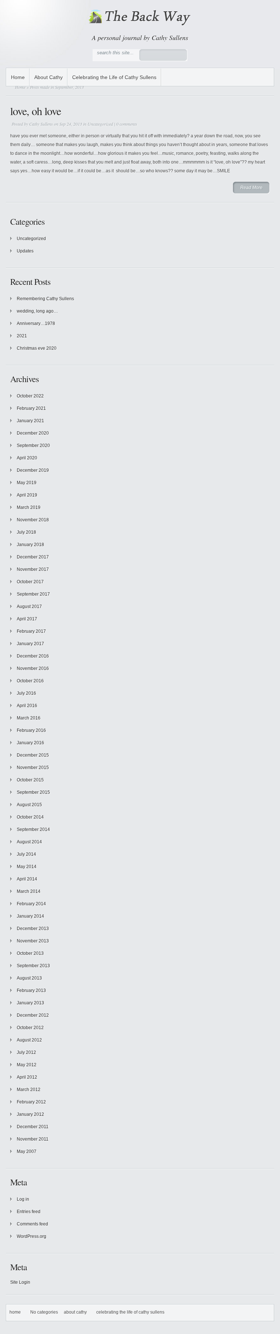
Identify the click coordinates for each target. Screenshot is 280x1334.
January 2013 (30, 1002)
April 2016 (27, 705)
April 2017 (27, 618)
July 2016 (26, 693)
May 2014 (26, 866)
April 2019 (27, 495)
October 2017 (30, 581)
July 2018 (26, 532)
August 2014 (29, 841)
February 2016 (31, 730)
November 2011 (32, 1139)
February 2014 (31, 903)
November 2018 (33, 519)
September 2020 (33, 445)
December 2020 (33, 433)
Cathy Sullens (41, 124)
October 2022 (30, 396)
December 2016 (33, 656)
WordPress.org (31, 1236)
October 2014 (30, 817)
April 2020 (27, 457)
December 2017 (33, 557)
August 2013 (29, 978)
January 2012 (30, 1114)
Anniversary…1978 (36, 323)
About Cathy (48, 77)
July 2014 (26, 854)
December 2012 (33, 1015)
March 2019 (28, 507)
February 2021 (31, 408)
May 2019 (26, 482)
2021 (22, 335)
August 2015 (29, 804)
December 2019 (33, 470)
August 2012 (29, 1040)
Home (18, 77)
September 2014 (33, 829)
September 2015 (33, 792)
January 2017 (30, 643)
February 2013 (31, 990)
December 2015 (33, 755)
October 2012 (30, 1027)
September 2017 (33, 594)
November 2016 (33, 668)
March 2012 (28, 1089)
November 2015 (33, 767)
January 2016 (30, 742)
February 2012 (31, 1102)
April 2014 (27, 879)
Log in (23, 1199)
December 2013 (33, 928)
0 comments (126, 124)
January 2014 (30, 916)
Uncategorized (100, 124)
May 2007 (26, 1151)
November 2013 (33, 940)
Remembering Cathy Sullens (45, 298)
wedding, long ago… (37, 311)
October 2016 (30, 680)
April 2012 (27, 1077)
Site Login (20, 1282)
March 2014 (28, 891)
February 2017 (31, 631)
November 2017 (33, 569)
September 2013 (33, 965)
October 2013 (30, 953)
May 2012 (26, 1064)
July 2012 (26, 1052)
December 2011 (32, 1126)
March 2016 (28, 718)
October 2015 (30, 779)
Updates (25, 251)
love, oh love (35, 110)
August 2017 (29, 606)
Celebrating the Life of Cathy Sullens (114, 77)
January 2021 (30, 420)
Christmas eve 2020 (37, 348)
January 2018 (30, 544)
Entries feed (28, 1211)
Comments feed (32, 1224)
